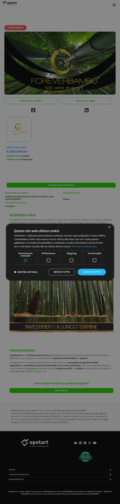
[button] (26, 272)
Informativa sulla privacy (84, 246)
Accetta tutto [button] (91, 272)
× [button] (109, 227)
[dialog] (60, 252)
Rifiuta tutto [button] (62, 272)
